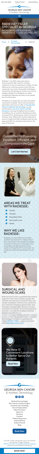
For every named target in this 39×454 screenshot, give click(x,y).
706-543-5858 (6, 2)
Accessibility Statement (23, 444)
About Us (19, 412)
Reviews (19, 414)
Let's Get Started (19, 151)
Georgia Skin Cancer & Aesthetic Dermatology (18, 106)
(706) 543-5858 (12, 321)
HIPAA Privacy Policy (9, 444)
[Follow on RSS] (22, 397)
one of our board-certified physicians (16, 110)
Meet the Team (19, 410)
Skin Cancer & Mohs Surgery (19, 403)
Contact (19, 416)
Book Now (13, 363)
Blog (19, 425)
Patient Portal (19, 2)
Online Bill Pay (33, 2)
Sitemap (33, 444)
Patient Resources (20, 418)
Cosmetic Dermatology (20, 405)
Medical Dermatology (19, 401)
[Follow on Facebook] (16, 397)
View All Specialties (19, 408)
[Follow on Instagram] (19, 397)
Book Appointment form (15, 323)
